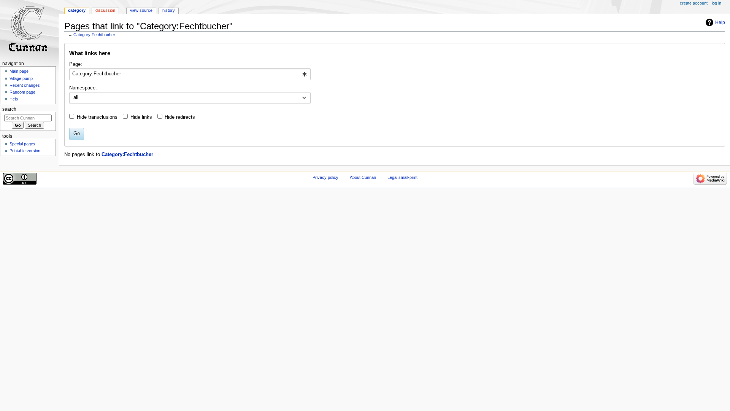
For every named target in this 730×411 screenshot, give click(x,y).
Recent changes (25, 85)
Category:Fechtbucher (94, 34)
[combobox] (190, 74)
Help (720, 22)
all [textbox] (75, 97)
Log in (716, 3)
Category (77, 10)
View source (141, 10)
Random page (22, 92)
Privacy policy (325, 177)
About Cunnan (363, 177)
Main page (19, 71)
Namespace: (83, 88)
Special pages (22, 144)
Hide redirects (180, 117)
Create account (694, 3)
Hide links (141, 117)
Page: (75, 64)
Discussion (105, 10)
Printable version (25, 150)
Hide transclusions (97, 117)
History (168, 10)
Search (9, 109)
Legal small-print (402, 177)
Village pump (21, 78)
